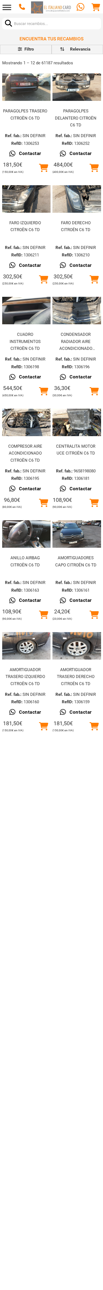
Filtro (28, 49)
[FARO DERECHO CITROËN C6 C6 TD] (76, 199)
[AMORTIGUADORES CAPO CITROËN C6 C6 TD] (76, 534)
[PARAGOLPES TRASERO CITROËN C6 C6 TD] (26, 87)
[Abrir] (6, 7)
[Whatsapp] (81, 7)
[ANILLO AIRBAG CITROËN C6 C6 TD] (26, 534)
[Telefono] (22, 7)
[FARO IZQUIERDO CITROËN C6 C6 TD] (26, 199)
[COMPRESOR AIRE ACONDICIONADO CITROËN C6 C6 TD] (26, 422)
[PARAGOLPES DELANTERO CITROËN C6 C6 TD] (76, 87)
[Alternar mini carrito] (95, 7)
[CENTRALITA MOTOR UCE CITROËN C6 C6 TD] (76, 422)
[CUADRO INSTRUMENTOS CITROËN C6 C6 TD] (26, 310)
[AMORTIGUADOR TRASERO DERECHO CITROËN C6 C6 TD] (76, 646)
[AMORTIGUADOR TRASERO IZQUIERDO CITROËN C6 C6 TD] (26, 646)
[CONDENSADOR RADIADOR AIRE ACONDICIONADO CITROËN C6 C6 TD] (76, 310)
